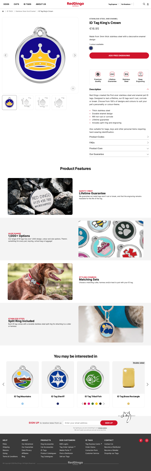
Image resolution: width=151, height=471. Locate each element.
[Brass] (128, 404)
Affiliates (25, 453)
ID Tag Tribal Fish (93, 396)
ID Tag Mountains (22, 396)
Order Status (90, 447)
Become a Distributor (112, 447)
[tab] (119, 89)
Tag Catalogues (47, 456)
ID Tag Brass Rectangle (128, 396)
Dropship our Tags (111, 453)
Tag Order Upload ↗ (68, 447)
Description (95, 89)
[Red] (85, 404)
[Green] (92, 404)
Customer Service (92, 453)
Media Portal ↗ (65, 450)
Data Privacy (27, 450)
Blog (23, 456)
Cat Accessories (47, 447)
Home (3, 11)
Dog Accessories (47, 444)
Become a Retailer (111, 450)
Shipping (6, 447)
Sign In (147, 4)
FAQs (5, 444)
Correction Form (91, 450)
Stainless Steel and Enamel (26, 11)
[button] (114, 4)
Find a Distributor (66, 453)
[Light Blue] (22, 404)
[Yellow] (96, 404)
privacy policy (102, 428)
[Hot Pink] (89, 404)
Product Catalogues (48, 453)
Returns (6, 450)
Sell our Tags (64, 456)
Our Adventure (27, 444)
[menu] (26, 4)
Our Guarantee (96, 154)
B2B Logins (64, 444)
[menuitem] (7, 4)
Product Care (96, 148)
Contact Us (108, 444)
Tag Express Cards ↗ (93, 444)
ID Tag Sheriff (57, 396)
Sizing (5, 453)
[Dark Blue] (91, 48)
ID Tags (44, 450)
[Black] (100, 404)
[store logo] (75, 4)
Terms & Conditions (10, 456)
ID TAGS (10, 11)
